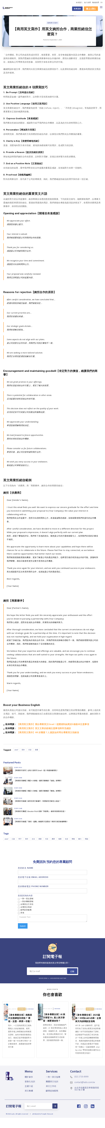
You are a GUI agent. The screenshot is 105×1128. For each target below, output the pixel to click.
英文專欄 (29, 1090)
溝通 (36, 750)
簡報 (73, 839)
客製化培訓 (30, 1081)
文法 (33, 839)
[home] (7, 7)
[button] (101, 7)
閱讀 (86, 839)
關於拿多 (29, 1076)
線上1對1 (91, 8)
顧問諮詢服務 (52, 1090)
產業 (53, 839)
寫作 (23, 750)
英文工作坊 (51, 1086)
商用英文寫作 (52, 23)
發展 (59, 839)
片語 (29, 750)
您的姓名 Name (25, 868)
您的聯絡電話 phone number (33, 886)
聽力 (79, 839)
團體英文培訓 (52, 1081)
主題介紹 (29, 1086)
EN (101, 2)
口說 (13, 839)
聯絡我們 (95, 2)
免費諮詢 (77, 8)
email (16, 750)
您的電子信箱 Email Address (33, 877)
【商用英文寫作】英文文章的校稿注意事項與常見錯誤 (44, 728)
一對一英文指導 (53, 1076)
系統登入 (79, 2)
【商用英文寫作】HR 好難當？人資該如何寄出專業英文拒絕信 (48, 732)
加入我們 (87, 2)
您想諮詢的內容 (25, 896)
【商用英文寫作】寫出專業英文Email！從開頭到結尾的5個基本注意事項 (53, 724)
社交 (66, 839)
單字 (20, 839)
